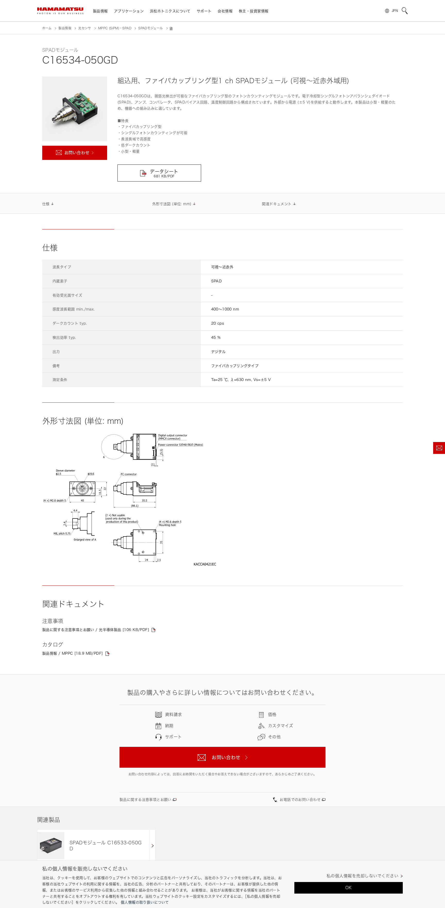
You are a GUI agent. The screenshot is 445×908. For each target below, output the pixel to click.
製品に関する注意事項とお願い (145, 799)
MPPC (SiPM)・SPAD (114, 28)
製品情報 (64, 28)
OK (348, 887)
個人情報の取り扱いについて (145, 902)
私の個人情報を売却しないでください (362, 876)
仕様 (46, 204)
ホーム (47, 28)
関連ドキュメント (277, 204)
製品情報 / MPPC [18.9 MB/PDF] (72, 653)
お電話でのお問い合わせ (300, 799)
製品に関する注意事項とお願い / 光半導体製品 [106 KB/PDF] (95, 629)
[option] (96, 845)
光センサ (84, 28)
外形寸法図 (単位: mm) (172, 204)
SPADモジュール (150, 28)
